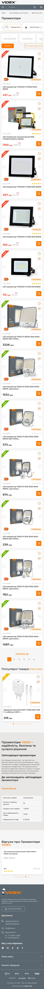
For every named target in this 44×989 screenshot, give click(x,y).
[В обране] (39, 54)
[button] (3, 27)
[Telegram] (17, 948)
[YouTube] (3, 948)
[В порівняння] (39, 59)
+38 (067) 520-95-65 (12, 924)
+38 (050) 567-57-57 (12, 921)
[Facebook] (22, 948)
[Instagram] (7, 948)
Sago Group (28, 986)
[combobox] (33, 46)
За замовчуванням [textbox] (34, 46)
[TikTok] (12, 948)
